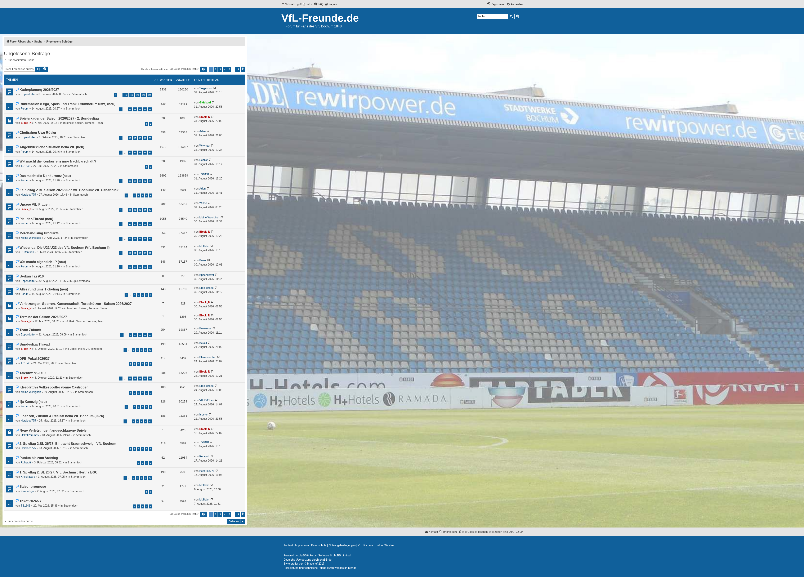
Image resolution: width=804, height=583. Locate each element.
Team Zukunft (30, 330)
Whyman (204, 145)
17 (135, 138)
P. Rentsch (27, 252)
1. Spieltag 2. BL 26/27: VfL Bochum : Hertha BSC (58, 472)
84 (150, 152)
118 (125, 95)
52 (145, 224)
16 (130, 138)
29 (130, 267)
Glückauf (205, 102)
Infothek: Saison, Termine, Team (83, 122)
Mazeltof (312, 563)
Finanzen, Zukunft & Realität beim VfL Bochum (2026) (61, 416)
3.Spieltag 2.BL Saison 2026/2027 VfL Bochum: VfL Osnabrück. (69, 190)
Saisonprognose (32, 486)
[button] (203, 69)
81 (135, 152)
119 (131, 95)
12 (135, 210)
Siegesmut (205, 88)
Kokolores (205, 328)
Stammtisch (79, 94)
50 (135, 224)
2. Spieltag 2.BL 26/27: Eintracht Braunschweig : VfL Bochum (67, 443)
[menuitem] (308, 4)
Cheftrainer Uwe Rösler (37, 132)
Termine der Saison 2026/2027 (43, 317)
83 (145, 152)
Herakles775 (28, 194)
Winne (203, 203)
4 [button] (224, 69)
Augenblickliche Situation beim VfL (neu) (51, 147)
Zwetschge (27, 491)
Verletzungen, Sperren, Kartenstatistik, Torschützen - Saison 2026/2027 (75, 304)
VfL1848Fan (206, 400)
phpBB (303, 555)
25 (140, 109)
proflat (294, 563)
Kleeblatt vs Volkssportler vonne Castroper (53, 387)
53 (150, 224)
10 (130, 238)
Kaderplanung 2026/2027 (39, 90)
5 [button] (229, 69)
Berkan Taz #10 (31, 276)
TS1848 (25, 166)
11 (130, 210)
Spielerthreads (81, 280)
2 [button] (215, 69)
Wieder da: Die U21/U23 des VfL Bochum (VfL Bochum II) (64, 247)
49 (130, 224)
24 (135, 109)
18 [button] (237, 69)
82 (140, 152)
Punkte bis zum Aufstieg (38, 458)
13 (140, 210)
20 (150, 138)
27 (150, 109)
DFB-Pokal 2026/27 (34, 358)
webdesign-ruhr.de (345, 567)
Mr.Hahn (204, 246)
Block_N (26, 122)
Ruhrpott (26, 462)
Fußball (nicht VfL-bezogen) (85, 348)
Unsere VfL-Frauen (34, 204)
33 (150, 267)
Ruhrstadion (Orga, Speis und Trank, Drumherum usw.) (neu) (67, 104)
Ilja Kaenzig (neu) (33, 402)
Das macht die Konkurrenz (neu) (45, 176)
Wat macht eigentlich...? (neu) (42, 262)
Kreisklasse (206, 287)
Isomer (203, 414)
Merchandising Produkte (39, 233)
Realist (203, 159)
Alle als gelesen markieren (154, 69)
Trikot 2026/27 (30, 501)
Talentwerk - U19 (32, 373)
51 (140, 224)
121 (143, 95)
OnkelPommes (30, 435)
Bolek (202, 260)
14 (145, 210)
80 (130, 152)
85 (150, 181)
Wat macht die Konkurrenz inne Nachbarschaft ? (57, 161)
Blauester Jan (207, 357)
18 (140, 138)
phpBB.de (325, 559)
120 (137, 95)
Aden (202, 131)
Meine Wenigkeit (209, 217)
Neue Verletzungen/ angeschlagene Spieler (53, 430)
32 (145, 267)
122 (149, 95)
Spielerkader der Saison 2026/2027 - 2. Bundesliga (59, 118)
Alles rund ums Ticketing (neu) (43, 289)
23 (130, 109)
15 (150, 210)
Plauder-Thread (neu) (36, 219)
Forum (24, 108)
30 (135, 267)
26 (145, 109)
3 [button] (220, 69)
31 (140, 267)
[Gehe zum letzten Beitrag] (214, 88)
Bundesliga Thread (34, 344)
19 (145, 138)
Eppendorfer (28, 94)
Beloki (203, 342)
